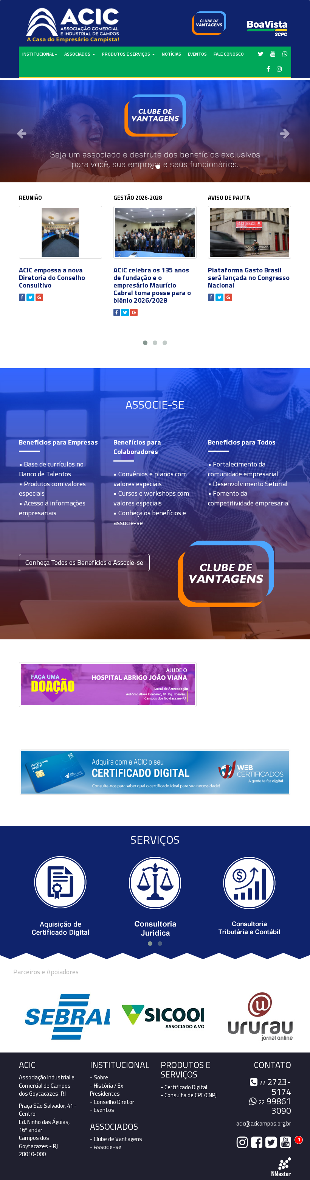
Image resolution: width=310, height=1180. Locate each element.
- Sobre (99, 1077)
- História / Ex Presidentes (106, 1089)
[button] (23, 131)
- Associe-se (105, 1147)
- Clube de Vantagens (116, 1139)
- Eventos (102, 1109)
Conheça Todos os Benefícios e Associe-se (84, 562)
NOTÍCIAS (171, 54)
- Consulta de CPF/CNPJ (189, 1095)
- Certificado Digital (184, 1087)
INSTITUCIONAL (38, 54)
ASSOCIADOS (77, 54)
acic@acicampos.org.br (263, 1123)
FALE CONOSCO (229, 54)
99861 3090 (275, 1105)
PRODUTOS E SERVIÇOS (126, 54)
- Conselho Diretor (112, 1102)
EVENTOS (197, 54)
